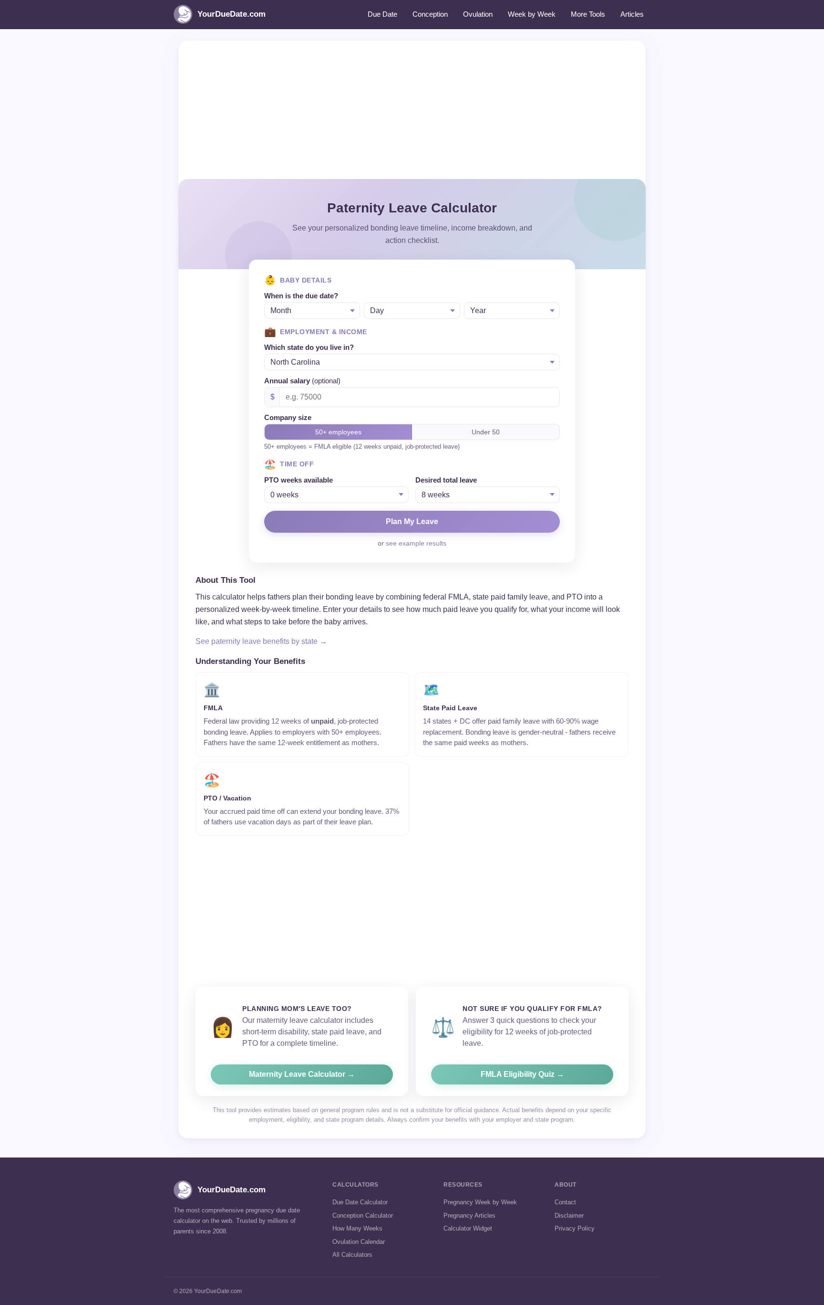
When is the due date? (301, 295)
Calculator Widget (467, 1228)
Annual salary (302, 380)
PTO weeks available (298, 480)
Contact (565, 1202)
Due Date (382, 14)
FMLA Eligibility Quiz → (522, 1074)
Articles (632, 14)
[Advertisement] (412, 107)
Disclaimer (569, 1215)
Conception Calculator (362, 1215)
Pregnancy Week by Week (480, 1202)
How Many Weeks (357, 1228)
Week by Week (532, 14)
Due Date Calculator (360, 1202)
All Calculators (352, 1254)
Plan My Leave (412, 521)
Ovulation (478, 14)
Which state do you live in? (309, 347)
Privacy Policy (575, 1228)
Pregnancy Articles (469, 1215)
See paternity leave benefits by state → (261, 641)
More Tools (588, 14)
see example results (416, 543)
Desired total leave (446, 480)
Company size (287, 417)
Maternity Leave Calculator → (302, 1074)
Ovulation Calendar (358, 1241)
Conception (430, 14)
